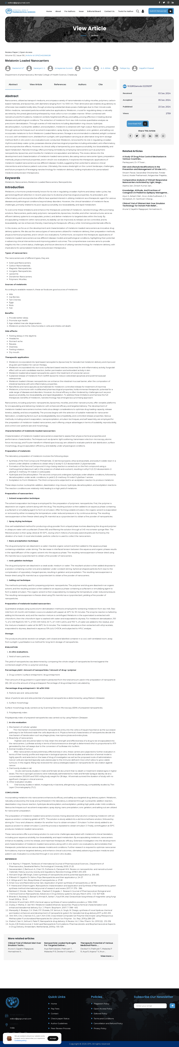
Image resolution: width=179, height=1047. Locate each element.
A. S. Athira (105, 68)
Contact (54, 1013)
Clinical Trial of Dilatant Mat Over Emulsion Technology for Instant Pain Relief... (143, 204)
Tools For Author (125, 11)
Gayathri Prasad (146, 68)
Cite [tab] (101, 84)
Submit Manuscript (158, 11)
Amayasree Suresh (63, 68)
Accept (53, 1038)
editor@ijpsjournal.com (19, 3)
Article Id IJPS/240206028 (38, 55)
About (58, 11)
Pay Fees (54, 1009)
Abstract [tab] (13, 84)
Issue (81, 11)
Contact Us (109, 11)
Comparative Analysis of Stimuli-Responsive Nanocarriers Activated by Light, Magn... (144, 181)
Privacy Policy (99, 1028)
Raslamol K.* (18, 68)
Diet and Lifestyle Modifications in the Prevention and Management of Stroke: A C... (144, 168)
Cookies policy (20, 1040)
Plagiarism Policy (101, 1004)
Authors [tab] (82, 84)
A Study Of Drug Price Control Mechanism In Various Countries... (144, 157)
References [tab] (60, 84)
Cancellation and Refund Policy (108, 1023)
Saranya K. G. (39, 68)
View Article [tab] (36, 84)
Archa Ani (86, 68)
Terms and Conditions (103, 1018)
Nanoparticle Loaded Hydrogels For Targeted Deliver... (60, 944)
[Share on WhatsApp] (163, 136)
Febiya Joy (124, 68)
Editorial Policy (100, 1013)
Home (49, 11)
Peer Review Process (60, 1028)
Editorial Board (94, 11)
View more (106, 956)
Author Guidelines (58, 1023)
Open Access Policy (102, 1009)
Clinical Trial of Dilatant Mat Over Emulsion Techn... (24, 944)
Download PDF (134, 124)
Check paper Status (59, 1018)
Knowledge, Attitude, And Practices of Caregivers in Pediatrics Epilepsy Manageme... (145, 191)
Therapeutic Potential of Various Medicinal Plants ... (96, 944)
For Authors (70, 11)
